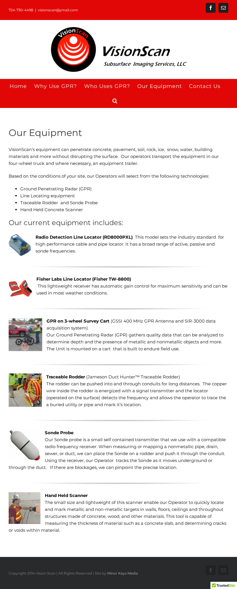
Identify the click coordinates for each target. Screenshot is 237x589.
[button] (115, 100)
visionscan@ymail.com (58, 10)
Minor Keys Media (122, 573)
